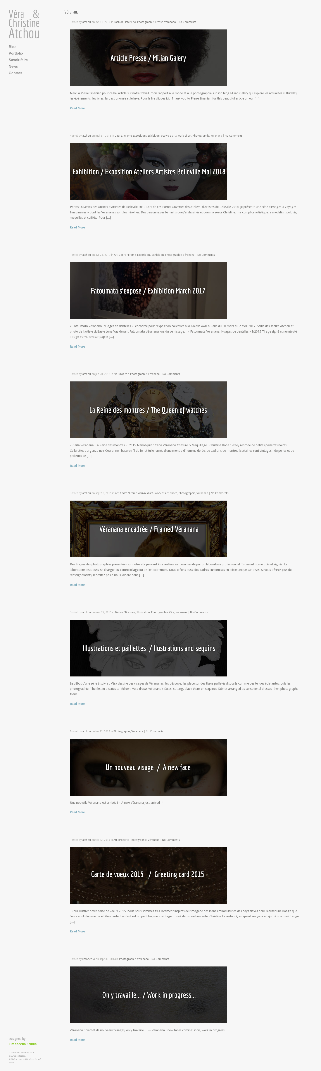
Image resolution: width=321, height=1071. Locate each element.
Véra (171, 612)
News (13, 66)
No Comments (187, 22)
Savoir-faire (18, 60)
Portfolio (16, 53)
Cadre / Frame (123, 135)
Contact (15, 73)
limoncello (88, 959)
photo (173, 493)
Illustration (143, 612)
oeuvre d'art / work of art (176, 135)
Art (115, 254)
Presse (159, 22)
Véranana (170, 22)
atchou (86, 22)
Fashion (119, 22)
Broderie (124, 374)
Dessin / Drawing (125, 612)
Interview (130, 22)
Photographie (145, 22)
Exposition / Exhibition (146, 135)
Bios (12, 47)
